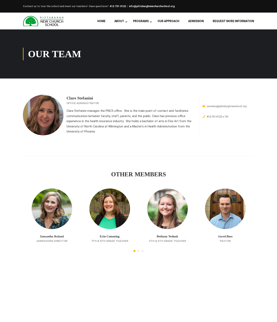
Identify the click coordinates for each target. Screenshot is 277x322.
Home (101, 21)
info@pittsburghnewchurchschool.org (152, 6)
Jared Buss (225, 236)
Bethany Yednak (167, 236)
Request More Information (233, 21)
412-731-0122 (118, 6)
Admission (196, 21)
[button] (134, 251)
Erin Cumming (110, 236)
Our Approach (168, 21)
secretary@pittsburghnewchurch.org (227, 106)
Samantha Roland (52, 236)
